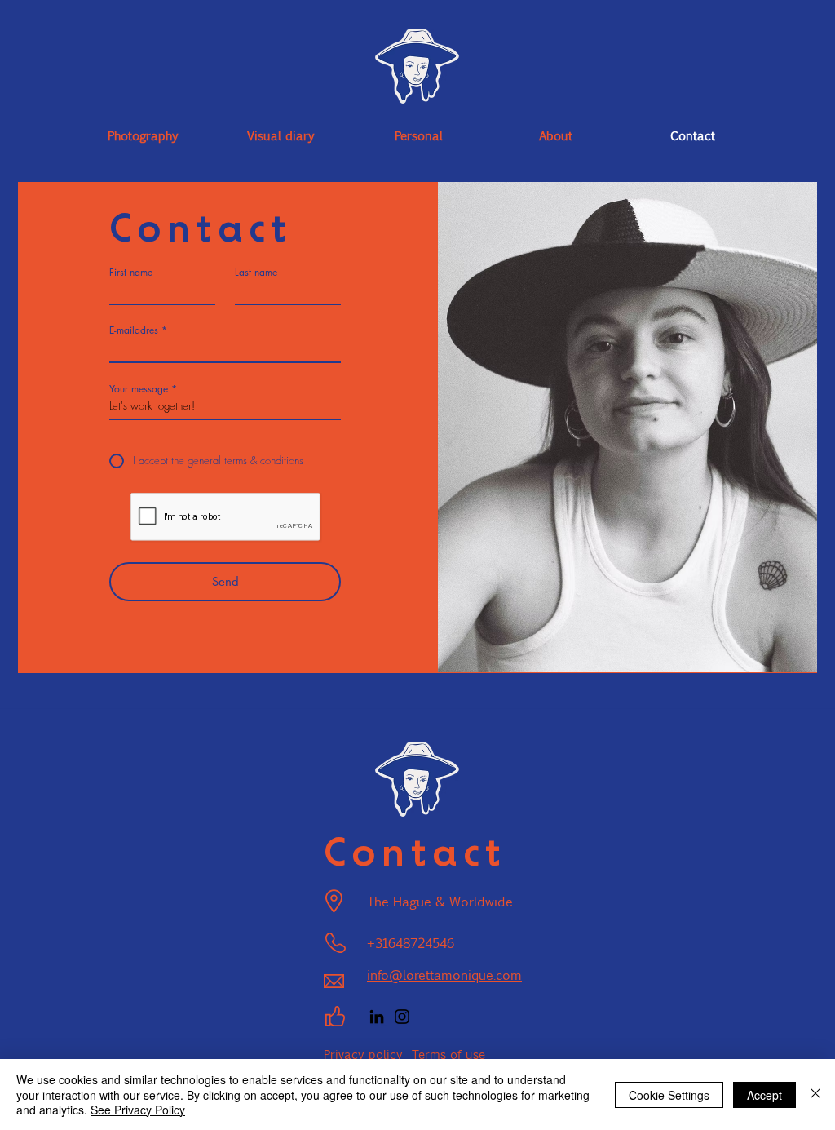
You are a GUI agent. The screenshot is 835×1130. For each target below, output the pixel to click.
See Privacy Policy (138, 1109)
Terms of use (448, 1053)
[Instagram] (402, 1016)
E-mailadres (133, 330)
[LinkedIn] (377, 1016)
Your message (138, 389)
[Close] (815, 1094)
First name (130, 272)
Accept (764, 1095)
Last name (256, 272)
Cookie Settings (669, 1095)
